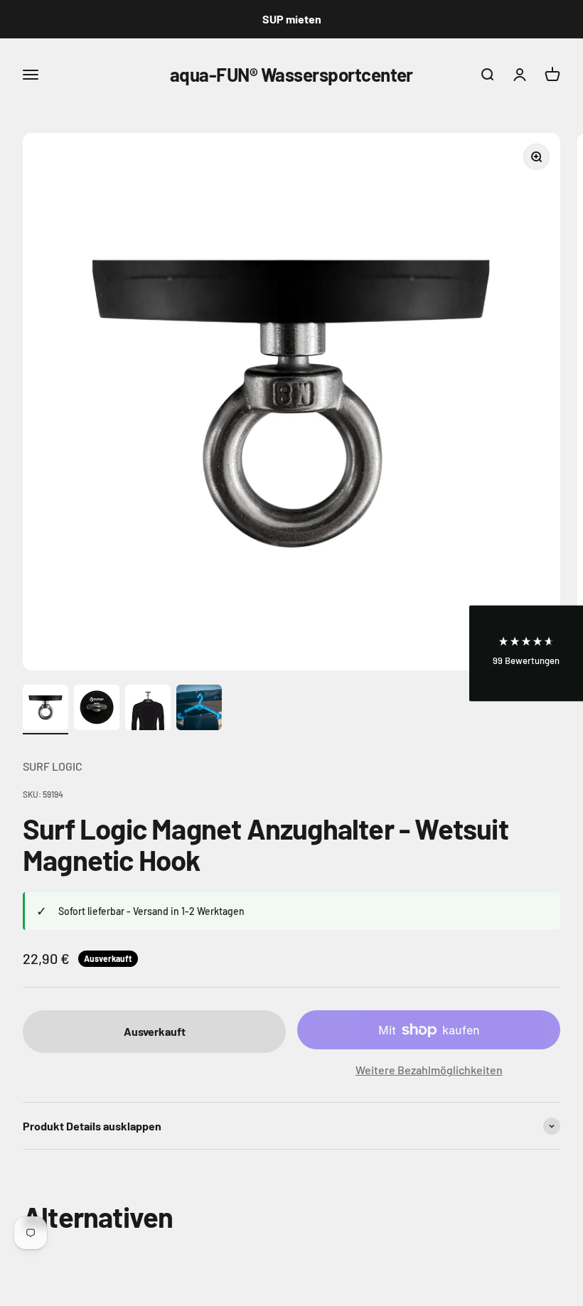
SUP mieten (291, 19)
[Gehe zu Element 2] (96, 709)
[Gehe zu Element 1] (45, 709)
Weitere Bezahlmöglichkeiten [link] (429, 1069)
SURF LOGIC (52, 766)
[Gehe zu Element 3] (148, 709)
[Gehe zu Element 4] (199, 709)
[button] (526, 653)
